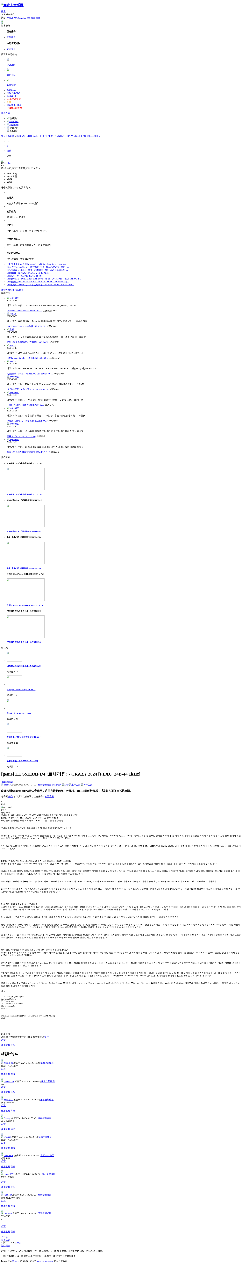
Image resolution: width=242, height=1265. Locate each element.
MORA (17, 18)
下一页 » (5, 1237)
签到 (9, 102)
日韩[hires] (32, 136)
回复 (3, 1040)
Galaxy (7, 1118)
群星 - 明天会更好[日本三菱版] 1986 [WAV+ (28, 342)
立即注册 (11, 49)
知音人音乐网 (8, 136)
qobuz (24, 18)
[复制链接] (7, 781)
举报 (13, 1045)
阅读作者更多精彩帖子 (12, 290)
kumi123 (8, 1195)
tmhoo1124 (9, 1081)
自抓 (38, 18)
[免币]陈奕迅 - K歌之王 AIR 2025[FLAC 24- (28, 389)
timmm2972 (9, 1174)
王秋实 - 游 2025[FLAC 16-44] (21, 436)
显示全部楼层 (44, 785)
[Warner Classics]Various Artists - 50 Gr (24, 310)
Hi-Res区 (20, 136)
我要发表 (5, 113)
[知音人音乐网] (12, 5)
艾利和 (10, 18)
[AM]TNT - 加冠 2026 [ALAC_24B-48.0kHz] (28, 273)
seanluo (7, 163)
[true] (2, 16)
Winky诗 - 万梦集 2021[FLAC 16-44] (21, 690)
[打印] (65, 785)
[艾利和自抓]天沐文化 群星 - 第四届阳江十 (24, 666)
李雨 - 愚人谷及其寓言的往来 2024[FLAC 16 (28, 452)
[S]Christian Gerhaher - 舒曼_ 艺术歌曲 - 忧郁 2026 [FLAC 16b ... (37, 270)
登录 (10, 796)
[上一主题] (74, 785)
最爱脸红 (8, 1099)
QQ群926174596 (14, 108)
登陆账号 (11, 37)
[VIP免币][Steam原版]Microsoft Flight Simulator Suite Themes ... (36, 264)
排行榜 (14, 105)
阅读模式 (56, 785)
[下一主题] (86, 785)
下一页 (18, 1242)
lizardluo (8, 1213)
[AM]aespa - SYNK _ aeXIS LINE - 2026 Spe (28, 358)
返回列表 (5, 1245)
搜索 (3, 11)
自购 (33, 18)
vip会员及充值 (14, 99)
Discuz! (15, 1261)
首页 (11, 90)
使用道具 (5, 1045)
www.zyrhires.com (44, 1261)
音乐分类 (13, 93)
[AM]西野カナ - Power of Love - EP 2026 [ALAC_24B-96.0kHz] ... (38, 281)
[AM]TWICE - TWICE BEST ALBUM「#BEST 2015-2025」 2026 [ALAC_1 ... (44, 279)
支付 (46, 1037)
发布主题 (5, 1240)
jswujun (7, 1137)
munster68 (8, 1155)
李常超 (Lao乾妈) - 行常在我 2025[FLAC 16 (28, 421)
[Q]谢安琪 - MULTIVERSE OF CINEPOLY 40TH (30, 373)
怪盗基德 (8, 1063)
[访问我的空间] (2, 161)
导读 (12, 96)
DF (28, 18)
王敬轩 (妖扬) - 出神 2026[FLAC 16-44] (25, 405)
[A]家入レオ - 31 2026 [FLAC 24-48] (24, 276)
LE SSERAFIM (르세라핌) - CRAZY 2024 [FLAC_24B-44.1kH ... (69, 136)
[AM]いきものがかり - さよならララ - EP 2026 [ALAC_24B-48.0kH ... (40, 284)
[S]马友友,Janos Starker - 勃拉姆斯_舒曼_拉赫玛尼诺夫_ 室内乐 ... (38, 267)
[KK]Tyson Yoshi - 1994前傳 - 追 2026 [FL (26, 326)
